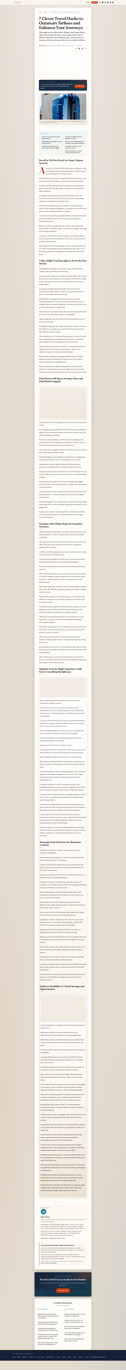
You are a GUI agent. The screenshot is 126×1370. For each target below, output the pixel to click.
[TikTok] (113, 2)
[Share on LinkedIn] (82, 48)
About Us (24, 1357)
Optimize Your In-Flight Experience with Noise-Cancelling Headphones (75, 142)
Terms (75, 1357)
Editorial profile (45, 1238)
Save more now (63, 1290)
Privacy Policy (40, 1357)
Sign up (94, 2)
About (42, 1263)
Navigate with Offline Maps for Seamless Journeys (73, 137)
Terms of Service (50, 1357)
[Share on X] (76, 48)
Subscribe (81, 1357)
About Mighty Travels (54, 1238)
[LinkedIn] (110, 2)
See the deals (80, 86)
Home (40, 12)
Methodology (53, 1263)
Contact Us (32, 1357)
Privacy (69, 1357)
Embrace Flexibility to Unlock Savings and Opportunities (73, 152)
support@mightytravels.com (97, 1357)
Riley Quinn (44, 45)
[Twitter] (100, 2)
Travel (46, 12)
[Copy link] (85, 48)
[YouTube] (108, 2)
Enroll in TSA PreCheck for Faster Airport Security (51, 137)
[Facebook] (102, 2)
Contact (63, 1238)
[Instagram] (105, 2)
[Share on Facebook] (79, 48)
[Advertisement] (63, 66)
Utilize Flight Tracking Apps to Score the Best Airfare (52, 142)
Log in (88, 2)
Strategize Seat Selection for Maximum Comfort (73, 147)
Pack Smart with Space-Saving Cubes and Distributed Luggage (50, 147)
